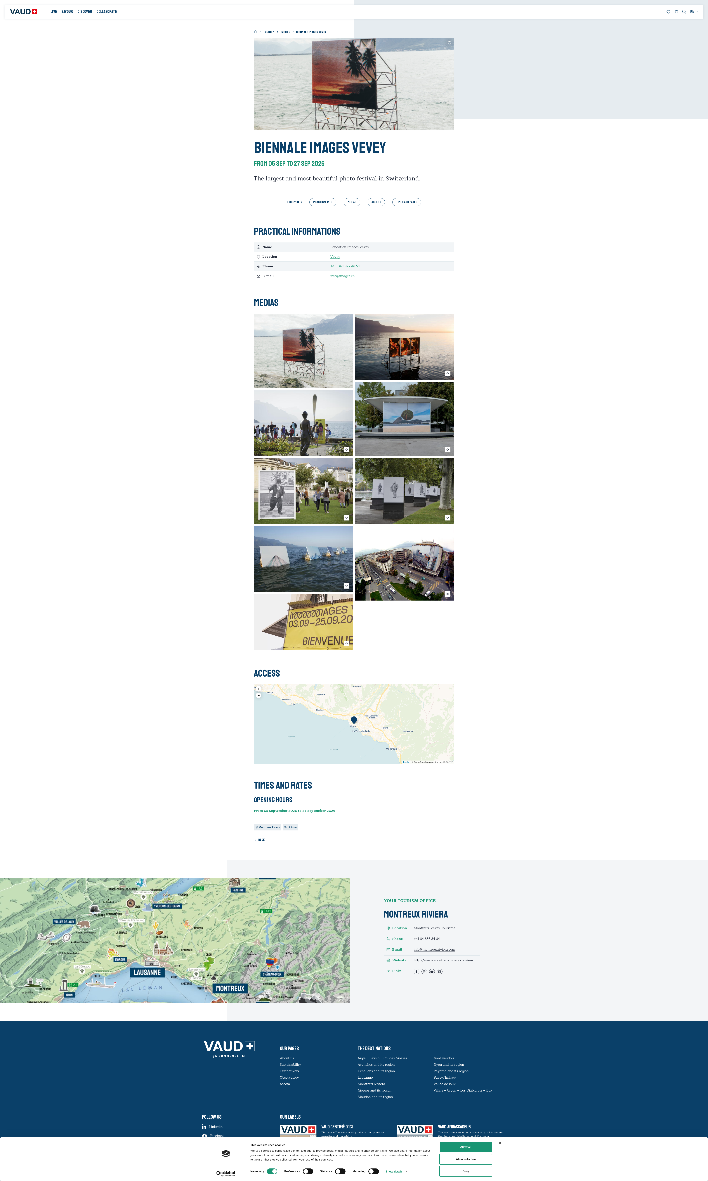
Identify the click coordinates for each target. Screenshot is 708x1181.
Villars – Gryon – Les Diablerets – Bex (464, 1090)
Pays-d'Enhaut (445, 1077)
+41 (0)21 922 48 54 (345, 266)
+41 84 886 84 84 (427, 939)
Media (285, 1084)
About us (287, 1058)
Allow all (465, 1147)
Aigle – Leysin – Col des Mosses (382, 1058)
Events (285, 32)
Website (399, 960)
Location (399, 928)
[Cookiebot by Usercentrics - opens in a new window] (226, 1174)
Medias (352, 202)
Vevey (335, 256)
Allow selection (466, 1159)
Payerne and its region (451, 1071)
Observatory (289, 1077)
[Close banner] (500, 1143)
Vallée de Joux (445, 1084)
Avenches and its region (376, 1064)
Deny (465, 1171)
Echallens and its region (377, 1071)
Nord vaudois (444, 1058)
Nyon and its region (449, 1064)
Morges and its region (375, 1090)
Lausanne (365, 1077)
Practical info (322, 202)
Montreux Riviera (371, 1084)
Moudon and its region (376, 1097)
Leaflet (406, 761)
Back (261, 840)
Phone (397, 939)
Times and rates (406, 202)
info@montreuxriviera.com (434, 949)
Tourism (268, 32)
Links (397, 971)
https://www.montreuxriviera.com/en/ (443, 960)
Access (376, 202)
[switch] (304, 1171)
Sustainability (290, 1064)
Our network (289, 1071)
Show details (394, 1171)
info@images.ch (342, 276)
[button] (354, 720)
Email (397, 949)
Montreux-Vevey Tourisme (434, 928)
